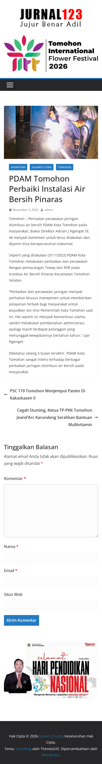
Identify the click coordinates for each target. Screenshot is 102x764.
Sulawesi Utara (41, 167)
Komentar (15, 478)
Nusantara (18, 167)
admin (48, 210)
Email (10, 570)
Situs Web (13, 594)
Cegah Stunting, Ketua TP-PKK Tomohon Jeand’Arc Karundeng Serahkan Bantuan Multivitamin (54, 417)
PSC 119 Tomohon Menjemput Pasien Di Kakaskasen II (47, 394)
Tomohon (64, 167)
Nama (11, 546)
